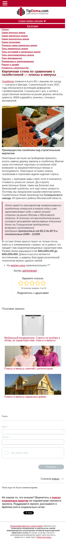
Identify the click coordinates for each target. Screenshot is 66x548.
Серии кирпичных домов (15, 36)
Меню (12, 4)
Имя (5, 426)
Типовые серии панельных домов (19, 45)
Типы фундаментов (12, 58)
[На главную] (33, 12)
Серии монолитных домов (15, 39)
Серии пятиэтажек (11, 42)
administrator (29, 270)
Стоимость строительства (15, 68)
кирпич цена (18, 265)
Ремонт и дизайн (10, 64)
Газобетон (8, 81)
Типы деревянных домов (15, 48)
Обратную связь (44, 537)
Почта (6, 437)
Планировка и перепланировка (18, 61)
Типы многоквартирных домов (18, 55)
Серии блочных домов (13, 32)
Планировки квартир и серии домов (26, 526)
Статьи (5, 29)
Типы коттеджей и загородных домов (21, 52)
